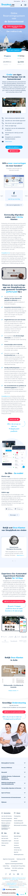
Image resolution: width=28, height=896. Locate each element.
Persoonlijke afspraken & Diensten (11, 788)
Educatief (4, 772)
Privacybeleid (14, 861)
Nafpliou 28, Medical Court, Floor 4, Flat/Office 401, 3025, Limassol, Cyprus (14, 878)
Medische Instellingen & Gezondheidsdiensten (8, 783)
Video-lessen (8, 141)
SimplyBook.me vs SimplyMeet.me (5, 825)
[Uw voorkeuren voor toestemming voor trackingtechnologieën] (25, 893)
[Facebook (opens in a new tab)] (6, 874)
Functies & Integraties (6, 818)
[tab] (14, 196)
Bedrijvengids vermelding (20, 825)
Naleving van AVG (21, 859)
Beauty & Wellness (6, 767)
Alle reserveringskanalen (13, 205)
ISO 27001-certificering (17, 868)
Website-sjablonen (5, 823)
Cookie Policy (6, 866)
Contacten (16, 843)
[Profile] (21, 5)
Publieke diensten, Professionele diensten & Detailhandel (10, 778)
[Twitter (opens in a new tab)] (10, 874)
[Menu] (25, 4)
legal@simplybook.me (11, 884)
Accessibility (14, 870)
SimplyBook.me (5, 253)
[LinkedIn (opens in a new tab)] (14, 874)
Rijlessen (4, 802)
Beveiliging (7, 868)
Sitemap (3, 845)
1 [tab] (12, 560)
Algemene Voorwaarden (9, 859)
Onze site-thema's (14, 199)
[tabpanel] (14, 547)
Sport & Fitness (5, 793)
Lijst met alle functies (6, 816)
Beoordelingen (17, 836)
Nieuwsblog (17, 847)
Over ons (16, 838)
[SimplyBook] (7, 4)
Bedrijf (15, 818)
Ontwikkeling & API (18, 823)
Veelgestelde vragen (6, 840)
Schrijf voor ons (17, 850)
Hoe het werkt (4, 838)
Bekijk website (13, 690)
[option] (14, 181)
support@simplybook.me (12, 883)
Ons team (16, 840)
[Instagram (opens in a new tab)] (22, 874)
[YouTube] (18, 874)
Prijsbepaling (17, 816)
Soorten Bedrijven (18, 820)
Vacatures (16, 845)
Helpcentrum (4, 836)
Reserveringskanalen (6, 820)
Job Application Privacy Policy (18, 866)
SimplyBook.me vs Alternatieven (5, 828)
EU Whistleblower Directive (16, 886)
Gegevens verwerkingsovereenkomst (14, 863)
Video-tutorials (4, 843)
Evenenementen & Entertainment (11, 797)
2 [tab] (15, 560)
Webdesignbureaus (18, 854)
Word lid (16, 852)
